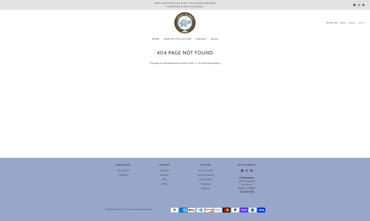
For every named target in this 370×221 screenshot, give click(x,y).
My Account (123, 170)
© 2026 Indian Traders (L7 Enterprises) (120, 209)
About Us (164, 170)
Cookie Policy (205, 179)
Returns (206, 188)
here (196, 63)
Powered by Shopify (144, 209)
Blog (214, 39)
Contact (201, 39)
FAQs (164, 183)
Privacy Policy (206, 170)
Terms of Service (205, 175)
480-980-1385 (247, 191)
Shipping (205, 183)
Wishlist (123, 175)
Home (155, 39)
